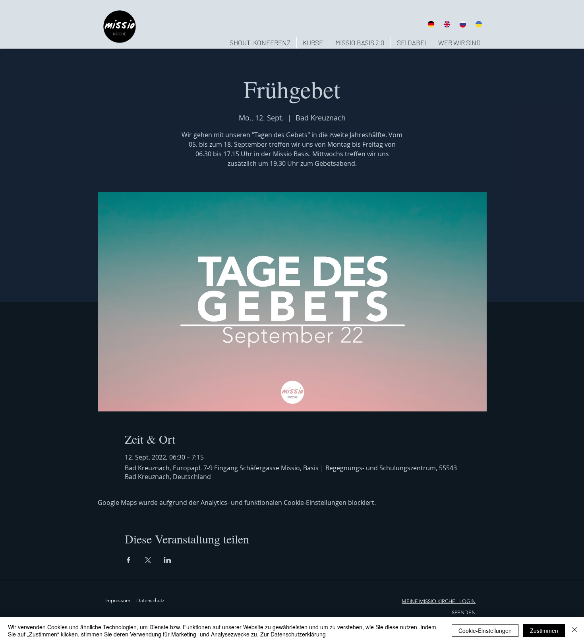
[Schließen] (574, 630)
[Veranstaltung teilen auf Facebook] (128, 560)
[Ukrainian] (479, 24)
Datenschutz (150, 600)
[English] (446, 24)
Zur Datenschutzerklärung (293, 634)
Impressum (117, 600)
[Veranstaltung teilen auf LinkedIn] (167, 560)
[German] (431, 24)
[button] (459, 42)
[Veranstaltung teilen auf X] (148, 560)
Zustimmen (544, 630)
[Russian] (463, 24)
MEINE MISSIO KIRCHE (428, 601)
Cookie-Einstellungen (485, 630)
